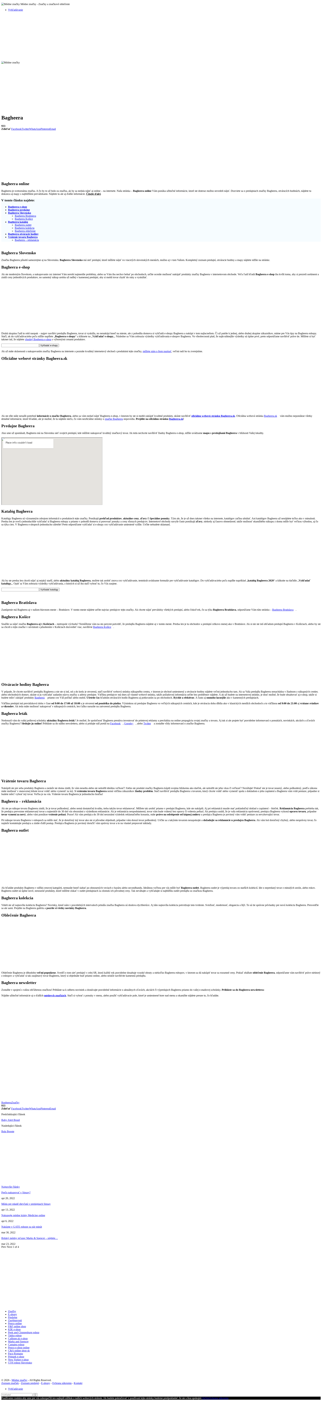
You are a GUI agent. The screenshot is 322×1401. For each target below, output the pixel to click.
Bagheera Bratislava (25, 215)
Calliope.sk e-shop (18, 1338)
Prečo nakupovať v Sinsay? (16, 1192)
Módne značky (19, 1380)
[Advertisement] (102, 37)
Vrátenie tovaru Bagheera (23, 237)
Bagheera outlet (23, 225)
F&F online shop (17, 1326)
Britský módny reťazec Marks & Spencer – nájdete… (29, 1238)
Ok (203, 1398)
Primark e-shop (16, 1356)
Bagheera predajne (19, 209)
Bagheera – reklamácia (27, 240)
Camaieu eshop (16, 1344)
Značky (15, 1102)
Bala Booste (7, 1131)
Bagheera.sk (270, 415)
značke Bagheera (114, 418)
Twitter (147, 723)
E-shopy (12, 1314)
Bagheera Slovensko (19, 212)
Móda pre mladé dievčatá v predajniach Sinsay (26, 1203)
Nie (207, 1398)
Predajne (12, 1317)
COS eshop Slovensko (20, 1362)
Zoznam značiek (10, 1383)
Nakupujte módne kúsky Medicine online (23, 1215)
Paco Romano (15, 1353)
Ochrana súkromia (62, 1383)
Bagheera (40, 697)
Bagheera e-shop (17, 206)
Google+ (128, 723)
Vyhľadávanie (15, 9)
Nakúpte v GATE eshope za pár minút (21, 1226)
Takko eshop (15, 1335)
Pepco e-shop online (19, 1347)
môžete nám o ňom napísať (157, 351)
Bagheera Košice (24, 218)
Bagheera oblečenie (25, 231)
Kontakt (78, 1383)
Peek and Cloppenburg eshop (23, 1332)
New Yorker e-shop (18, 1359)
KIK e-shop (14, 1329)
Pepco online (15, 1323)
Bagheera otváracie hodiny (23, 234)
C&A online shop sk (19, 1350)
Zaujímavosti (15, 1320)
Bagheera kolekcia (24, 228)
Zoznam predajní (30, 1383)
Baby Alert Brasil (10, 1120)
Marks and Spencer (18, 1341)
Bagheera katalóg (18, 221)
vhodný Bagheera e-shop (38, 339)
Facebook (115, 723)
